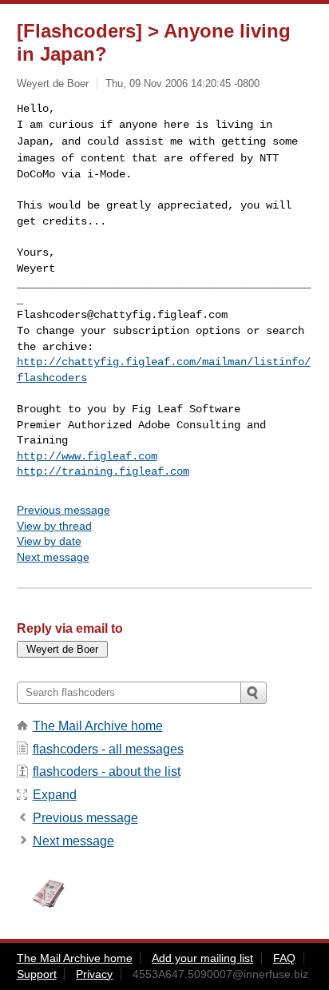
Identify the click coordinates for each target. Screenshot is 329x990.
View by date (49, 541)
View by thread (54, 525)
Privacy (94, 974)
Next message (53, 557)
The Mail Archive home (98, 726)
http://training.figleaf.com (103, 471)
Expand (55, 794)
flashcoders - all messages (108, 749)
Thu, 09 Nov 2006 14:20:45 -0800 (182, 83)
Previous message (63, 509)
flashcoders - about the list (106, 771)
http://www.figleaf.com (87, 456)
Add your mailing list (202, 958)
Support (37, 974)
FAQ (284, 958)
